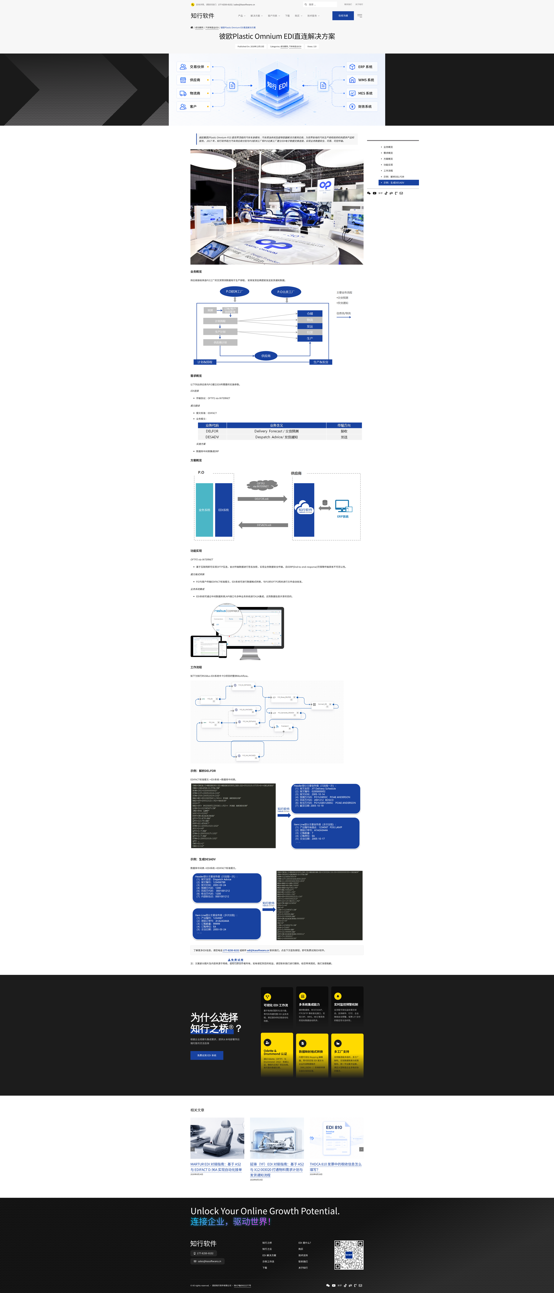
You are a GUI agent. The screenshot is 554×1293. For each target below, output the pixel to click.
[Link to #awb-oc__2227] (359, 15)
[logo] (202, 14)
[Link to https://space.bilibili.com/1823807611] (374, 193)
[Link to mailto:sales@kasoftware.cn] (401, 193)
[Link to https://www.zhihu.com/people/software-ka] (381, 193)
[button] (192, 1149)
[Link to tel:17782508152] (396, 193)
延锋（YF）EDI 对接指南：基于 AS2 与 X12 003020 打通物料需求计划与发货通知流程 (277, 1169)
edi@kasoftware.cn (258, 950)
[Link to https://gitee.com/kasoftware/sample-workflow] (391, 193)
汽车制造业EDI (295, 46)
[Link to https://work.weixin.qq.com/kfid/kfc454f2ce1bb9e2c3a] (369, 193)
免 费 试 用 (237, 960)
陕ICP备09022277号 (242, 127)
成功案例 (284, 46)
